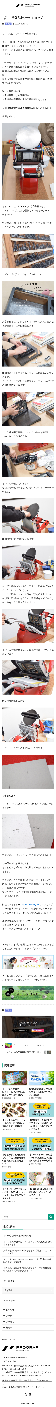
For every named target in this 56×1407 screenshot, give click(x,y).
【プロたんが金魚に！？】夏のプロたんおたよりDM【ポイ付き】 (27, 1243)
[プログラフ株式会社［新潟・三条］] (28, 5)
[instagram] (30, 1394)
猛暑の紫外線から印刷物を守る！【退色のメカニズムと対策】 (27, 1252)
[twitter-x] (26, 1394)
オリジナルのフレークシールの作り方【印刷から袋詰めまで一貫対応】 (27, 1260)
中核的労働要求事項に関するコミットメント (23, 1387)
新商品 (9, 1327)
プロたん (10, 1321)
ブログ (8, 24)
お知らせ (10, 1309)
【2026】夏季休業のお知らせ (17, 1235)
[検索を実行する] (51, 1217)
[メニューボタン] (53, 5)
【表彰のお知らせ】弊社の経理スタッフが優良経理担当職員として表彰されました (27, 1269)
